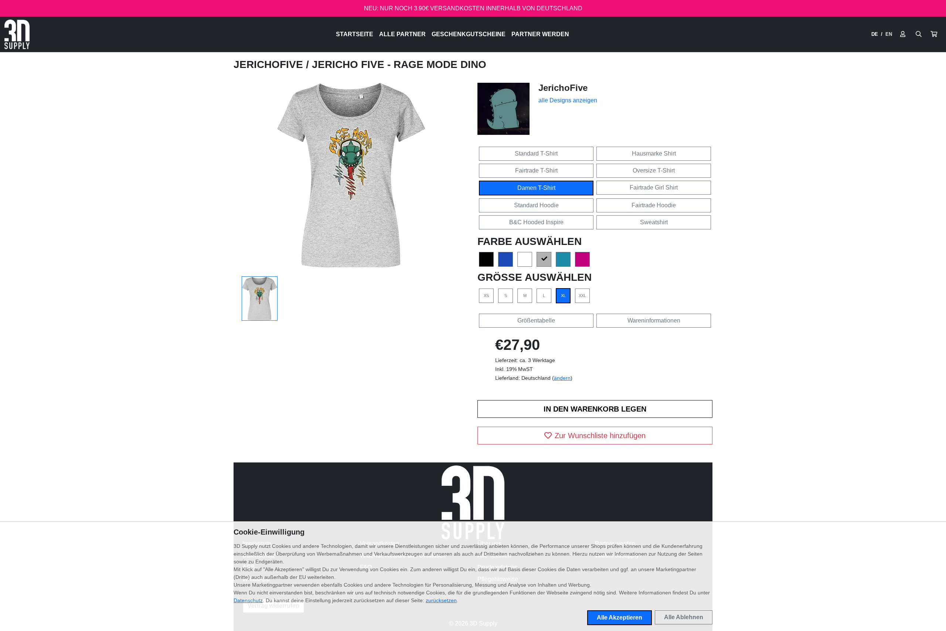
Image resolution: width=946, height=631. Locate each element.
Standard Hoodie (536, 205)
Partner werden (540, 34)
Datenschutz (248, 600)
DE (874, 34)
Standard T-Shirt (536, 153)
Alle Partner (402, 34)
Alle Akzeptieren (619, 617)
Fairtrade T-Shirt (536, 170)
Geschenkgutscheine (469, 34)
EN (888, 34)
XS (486, 295)
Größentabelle (536, 320)
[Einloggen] (903, 34)
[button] (934, 34)
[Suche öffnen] (918, 34)
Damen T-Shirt (536, 188)
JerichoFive (270, 64)
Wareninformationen (653, 320)
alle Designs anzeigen (567, 100)
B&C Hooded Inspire (536, 222)
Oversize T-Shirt (654, 170)
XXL (582, 295)
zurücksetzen (441, 600)
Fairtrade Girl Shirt (654, 187)
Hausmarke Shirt (654, 153)
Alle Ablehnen (683, 617)
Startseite (354, 34)
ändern (562, 378)
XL (563, 295)
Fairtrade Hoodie (654, 205)
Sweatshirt (654, 222)
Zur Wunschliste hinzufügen (600, 436)
